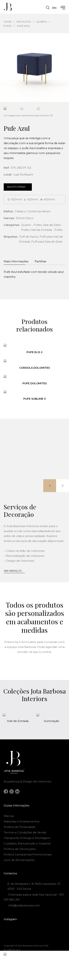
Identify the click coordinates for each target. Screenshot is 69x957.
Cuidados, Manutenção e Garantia (27, 843)
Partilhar (40, 261)
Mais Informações (16, 261)
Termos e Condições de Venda (25, 832)
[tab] (16, 261)
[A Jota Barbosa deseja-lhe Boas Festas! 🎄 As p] (13, 934)
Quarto (41, 21)
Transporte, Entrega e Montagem (27, 838)
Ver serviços (13, 570)
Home (7, 21)
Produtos (24, 21)
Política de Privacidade (19, 827)
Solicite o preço (16, 187)
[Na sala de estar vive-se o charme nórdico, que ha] (34, 934)
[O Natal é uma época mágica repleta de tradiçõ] (13, 929)
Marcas (9, 816)
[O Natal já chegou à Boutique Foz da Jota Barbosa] (34, 929)
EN (54, 8)
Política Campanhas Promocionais (28, 854)
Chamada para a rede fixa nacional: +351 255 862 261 (34, 897)
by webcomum (12, 949)
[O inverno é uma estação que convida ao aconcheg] (56, 934)
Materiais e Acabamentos (21, 821)
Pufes (8, 25)
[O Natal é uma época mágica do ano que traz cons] (56, 929)
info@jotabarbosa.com (24, 905)
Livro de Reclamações (19, 860)
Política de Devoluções (20, 849)
